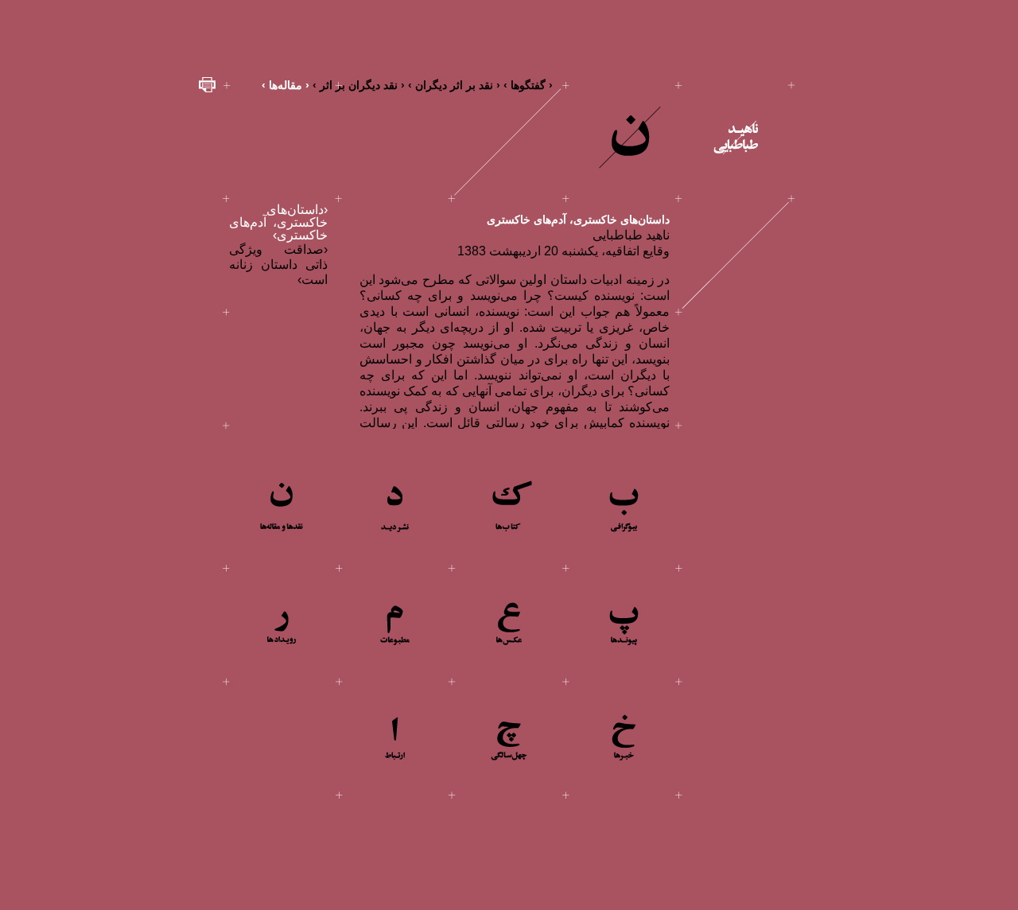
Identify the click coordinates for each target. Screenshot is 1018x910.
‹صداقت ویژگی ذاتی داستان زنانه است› (278, 264)
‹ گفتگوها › (528, 85)
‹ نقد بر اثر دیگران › (454, 85)
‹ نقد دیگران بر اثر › (359, 85)
